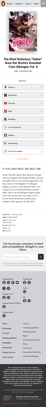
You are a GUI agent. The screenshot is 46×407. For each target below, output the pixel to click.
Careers (25, 323)
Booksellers (6, 328)
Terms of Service (24, 392)
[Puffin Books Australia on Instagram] (24, 291)
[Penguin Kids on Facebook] (24, 282)
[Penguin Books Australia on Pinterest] (12, 282)
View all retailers (23, 159)
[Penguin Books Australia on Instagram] (8, 282)
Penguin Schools (8, 352)
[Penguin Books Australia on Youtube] (17, 282)
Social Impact (7, 357)
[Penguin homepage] (3, 3)
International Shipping (30, 356)
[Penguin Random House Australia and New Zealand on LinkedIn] (4, 288)
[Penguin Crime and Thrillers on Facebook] (4, 306)
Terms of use (27, 348)
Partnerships (7, 347)
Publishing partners (29, 332)
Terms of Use (26, 265)
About (4, 323)
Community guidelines (31, 327)
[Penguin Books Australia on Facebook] (4, 282)
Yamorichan (25, 71)
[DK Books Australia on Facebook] (24, 300)
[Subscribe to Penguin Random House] (41, 257)
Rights (25, 336)
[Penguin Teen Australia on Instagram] (8, 297)
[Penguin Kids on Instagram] (29, 282)
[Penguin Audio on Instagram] (4, 315)
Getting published (9, 338)
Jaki (16, 71)
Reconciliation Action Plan (32, 352)
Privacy (25, 344)
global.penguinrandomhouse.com (15, 403)
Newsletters (6, 343)
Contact (5, 333)
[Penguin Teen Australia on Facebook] (4, 297)
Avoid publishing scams (31, 340)
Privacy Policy (38, 265)
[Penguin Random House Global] (9, 397)
